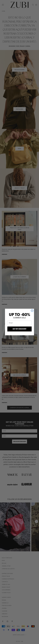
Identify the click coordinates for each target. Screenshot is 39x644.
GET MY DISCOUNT (19, 329)
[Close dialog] (32, 310)
